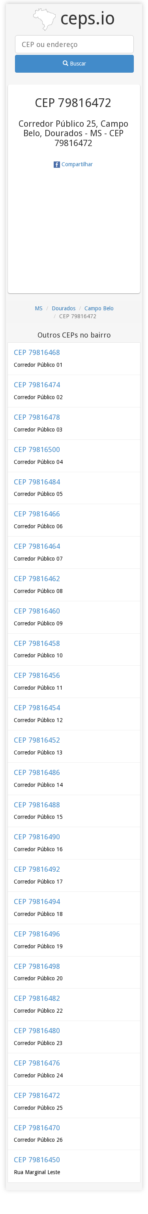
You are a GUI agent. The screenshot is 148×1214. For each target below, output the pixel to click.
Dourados (63, 308)
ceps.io (85, 18)
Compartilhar (76, 164)
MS (39, 308)
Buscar (77, 63)
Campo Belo (99, 308)
